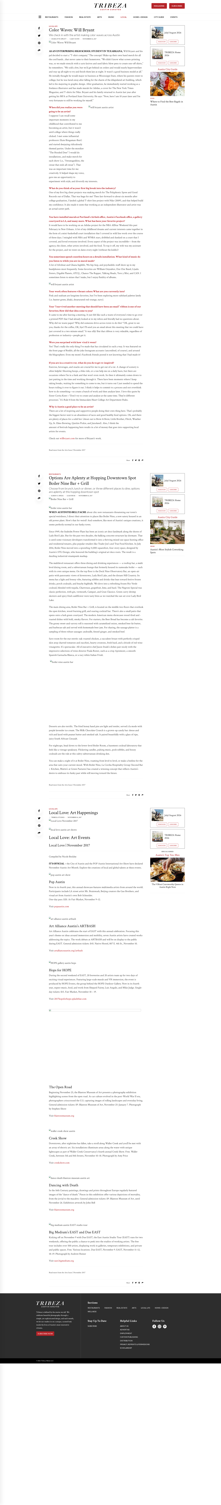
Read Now (162, 41)
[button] (151, 83)
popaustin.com (61, 906)
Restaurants (51, 17)
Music (111, 17)
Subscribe (173, 41)
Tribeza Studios (57, 817)
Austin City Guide (167, 69)
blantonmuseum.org (64, 1115)
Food (152, 546)
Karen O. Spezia (57, 496)
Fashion (69, 17)
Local (124, 17)
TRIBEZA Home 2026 (172, 54)
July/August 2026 (172, 32)
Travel (153, 98)
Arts (99, 17)
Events (173, 17)
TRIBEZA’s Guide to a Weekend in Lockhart (166, 103)
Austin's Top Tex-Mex (168, 855)
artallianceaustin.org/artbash (68, 950)
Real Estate (85, 17)
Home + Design (140, 17)
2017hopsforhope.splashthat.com (70, 999)
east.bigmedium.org (64, 1260)
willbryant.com (67, 438)
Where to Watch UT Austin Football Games (164, 1373)
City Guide (159, 17)
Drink (152, 1369)
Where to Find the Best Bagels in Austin (166, 551)
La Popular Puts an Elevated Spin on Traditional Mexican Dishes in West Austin (167, 887)
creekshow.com (62, 1162)
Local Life (53, 26)
